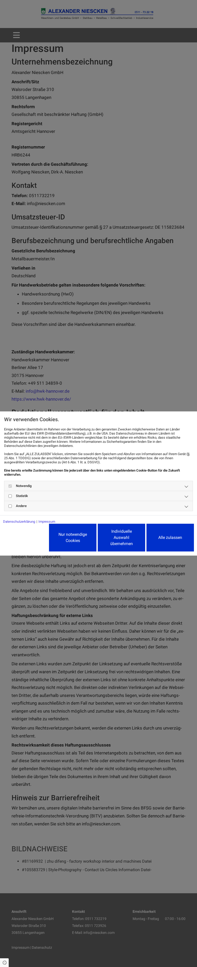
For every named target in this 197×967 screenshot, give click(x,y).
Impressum (46, 521)
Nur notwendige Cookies (72, 537)
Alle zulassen (170, 537)
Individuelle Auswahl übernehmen (121, 537)
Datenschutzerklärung (19, 521)
